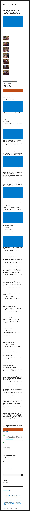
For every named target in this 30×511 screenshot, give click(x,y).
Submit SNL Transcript (6, 490)
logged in (8, 448)
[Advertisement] (13, 21)
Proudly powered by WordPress (14, 508)
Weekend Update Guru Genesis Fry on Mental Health (12, 502)
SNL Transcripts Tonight (10, 4)
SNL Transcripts (5, 431)
